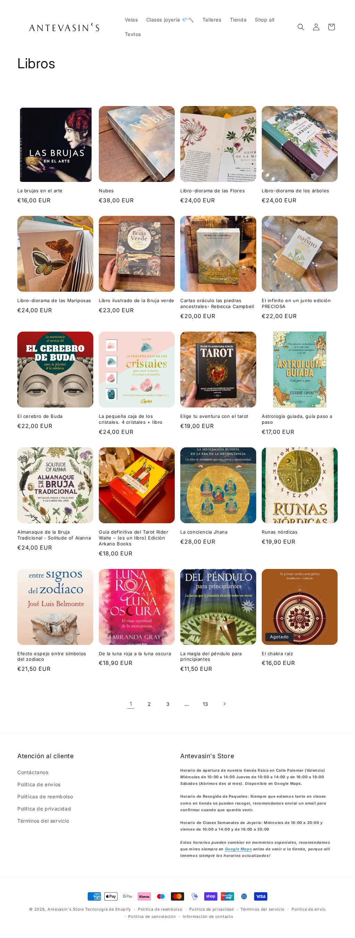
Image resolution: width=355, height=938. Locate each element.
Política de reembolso (160, 909)
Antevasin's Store (65, 909)
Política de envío (309, 909)
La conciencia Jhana (203, 532)
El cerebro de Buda (40, 416)
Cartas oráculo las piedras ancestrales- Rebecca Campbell (217, 303)
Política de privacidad (44, 809)
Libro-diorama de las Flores (212, 190)
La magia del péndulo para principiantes (211, 656)
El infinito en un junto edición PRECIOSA (296, 303)
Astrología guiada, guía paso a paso (297, 419)
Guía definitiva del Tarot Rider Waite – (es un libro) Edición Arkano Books (133, 537)
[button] (301, 27)
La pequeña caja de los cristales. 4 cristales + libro (131, 419)
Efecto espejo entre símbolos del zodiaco (51, 656)
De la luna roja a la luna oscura (135, 653)
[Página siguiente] (224, 703)
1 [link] (131, 703)
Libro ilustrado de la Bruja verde (136, 300)
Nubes (106, 190)
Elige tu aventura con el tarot (214, 416)
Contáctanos (33, 772)
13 (205, 704)
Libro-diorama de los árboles (295, 190)
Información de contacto (208, 916)
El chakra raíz (277, 653)
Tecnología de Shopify (108, 909)
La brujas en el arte (40, 190)
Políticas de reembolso (45, 796)
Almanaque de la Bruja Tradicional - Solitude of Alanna (54, 535)
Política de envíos (39, 784)
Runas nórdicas (279, 532)
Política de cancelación (152, 916)
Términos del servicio (43, 821)
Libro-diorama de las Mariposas (54, 300)
